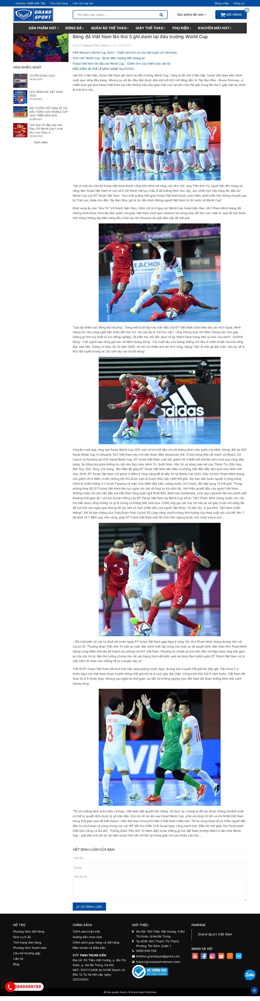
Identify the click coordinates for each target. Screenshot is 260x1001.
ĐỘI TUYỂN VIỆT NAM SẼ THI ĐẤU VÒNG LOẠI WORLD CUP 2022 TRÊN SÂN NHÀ (48, 111)
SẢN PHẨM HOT (43, 28)
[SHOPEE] (221, 956)
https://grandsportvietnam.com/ (158, 961)
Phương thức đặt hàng (28, 931)
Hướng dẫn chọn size (87, 937)
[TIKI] (238, 956)
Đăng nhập (222, 3)
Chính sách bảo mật (86, 931)
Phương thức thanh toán (30, 947)
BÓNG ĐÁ (74, 28)
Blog (16, 964)
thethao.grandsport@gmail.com (158, 956)
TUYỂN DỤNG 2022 (42, 75)
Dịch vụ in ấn (22, 937)
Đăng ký (239, 3)
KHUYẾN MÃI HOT (214, 28)
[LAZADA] (230, 956)
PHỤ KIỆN (181, 28)
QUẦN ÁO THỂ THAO (109, 28)
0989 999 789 (36, 3)
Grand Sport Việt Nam (215, 934)
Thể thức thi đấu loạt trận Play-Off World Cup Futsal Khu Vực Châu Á (46, 128)
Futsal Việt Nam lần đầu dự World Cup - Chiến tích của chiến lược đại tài (121, 63)
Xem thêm (41, 142)
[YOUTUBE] (195, 956)
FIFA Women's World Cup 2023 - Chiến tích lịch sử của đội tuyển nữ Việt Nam (125, 52)
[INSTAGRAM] (212, 956)
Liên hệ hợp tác (83, 3)
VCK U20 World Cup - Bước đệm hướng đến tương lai (109, 58)
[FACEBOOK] (203, 956)
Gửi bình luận (91, 906)
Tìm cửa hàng (59, 3)
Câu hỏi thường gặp (27, 953)
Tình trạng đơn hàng (27, 942)
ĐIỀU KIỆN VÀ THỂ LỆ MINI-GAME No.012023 (103, 68)
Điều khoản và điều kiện (89, 947)
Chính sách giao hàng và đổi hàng (96, 942)
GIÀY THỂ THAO (150, 28)
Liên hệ (18, 958)
